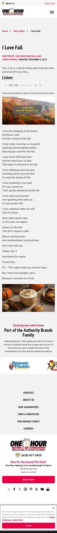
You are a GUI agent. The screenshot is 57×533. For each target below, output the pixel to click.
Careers (29, 428)
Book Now (28, 479)
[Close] (53, 508)
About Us (28, 399)
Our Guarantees (28, 407)
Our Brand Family (28, 421)
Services (28, 392)
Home (5, 31)
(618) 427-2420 (31, 455)
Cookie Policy (17, 520)
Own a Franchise (28, 414)
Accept (28, 525)
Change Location (50, 3)
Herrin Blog (19, 31)
